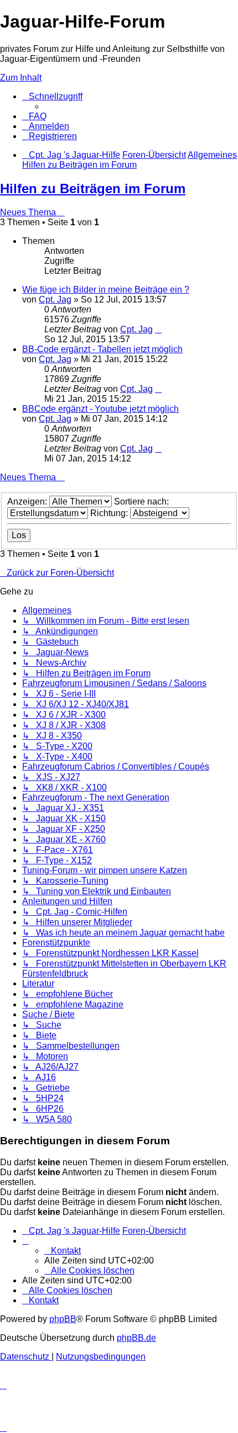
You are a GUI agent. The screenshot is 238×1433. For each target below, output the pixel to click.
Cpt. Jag (55, 299)
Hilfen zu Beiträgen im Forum (92, 188)
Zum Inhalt (21, 77)
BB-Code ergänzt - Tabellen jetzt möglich (102, 349)
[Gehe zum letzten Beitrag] (158, 329)
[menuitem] (34, 116)
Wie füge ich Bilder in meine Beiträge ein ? (105, 289)
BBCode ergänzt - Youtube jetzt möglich (100, 408)
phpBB (62, 1319)
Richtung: (110, 513)
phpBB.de (136, 1337)
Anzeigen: (28, 501)
